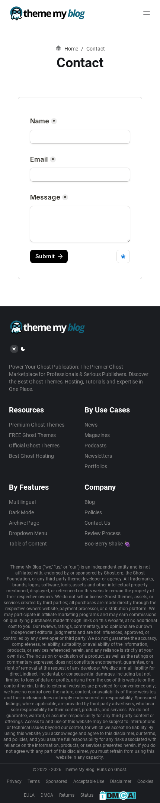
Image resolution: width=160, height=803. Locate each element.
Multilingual (22, 502)
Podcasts (95, 446)
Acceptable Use (88, 781)
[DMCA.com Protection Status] (117, 795)
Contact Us (97, 523)
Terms (34, 781)
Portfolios (95, 466)
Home (71, 49)
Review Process (102, 533)
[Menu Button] (146, 13)
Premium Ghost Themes (36, 425)
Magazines (97, 435)
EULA (29, 795)
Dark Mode (21, 512)
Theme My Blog (79, 769)
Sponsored (56, 781)
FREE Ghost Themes (32, 435)
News (90, 425)
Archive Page (24, 523)
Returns (66, 795)
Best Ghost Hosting (31, 456)
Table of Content (28, 544)
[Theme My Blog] (47, 13)
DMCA (47, 795)
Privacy (14, 781)
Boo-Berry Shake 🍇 (107, 544)
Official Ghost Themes (34, 446)
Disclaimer (120, 781)
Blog (89, 502)
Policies (93, 512)
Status (86, 795)
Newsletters (98, 456)
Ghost (120, 769)
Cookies (145, 781)
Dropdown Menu (28, 533)
